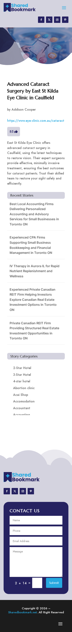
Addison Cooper (24, 109)
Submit (54, 583)
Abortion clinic (24, 388)
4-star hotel (21, 381)
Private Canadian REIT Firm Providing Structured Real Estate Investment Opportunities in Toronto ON (34, 330)
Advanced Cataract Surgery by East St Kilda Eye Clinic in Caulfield (32, 90)
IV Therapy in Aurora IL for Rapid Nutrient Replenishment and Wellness (34, 271)
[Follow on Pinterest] (65, 20)
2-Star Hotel (22, 368)
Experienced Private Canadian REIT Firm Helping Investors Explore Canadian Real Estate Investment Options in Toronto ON (33, 299)
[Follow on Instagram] (57, 20)
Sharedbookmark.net (22, 612)
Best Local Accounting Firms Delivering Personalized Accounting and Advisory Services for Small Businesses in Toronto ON (34, 214)
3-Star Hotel (22, 374)
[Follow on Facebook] (41, 20)
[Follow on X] (49, 20)
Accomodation (24, 401)
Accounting (21, 414)
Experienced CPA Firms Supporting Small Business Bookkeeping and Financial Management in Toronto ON (31, 245)
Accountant (21, 408)
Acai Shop (20, 394)
